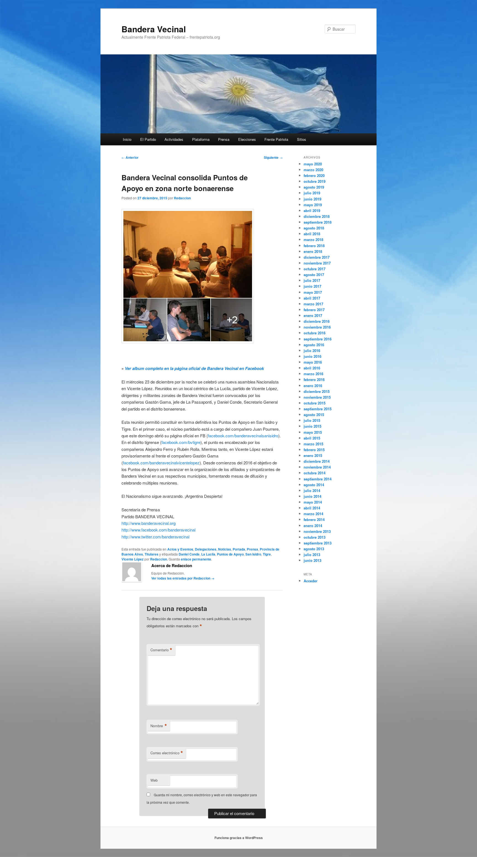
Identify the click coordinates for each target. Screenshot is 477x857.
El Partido (148, 139)
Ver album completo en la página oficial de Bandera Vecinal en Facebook (194, 368)
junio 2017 (312, 286)
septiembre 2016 (318, 339)
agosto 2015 (314, 414)
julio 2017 (312, 280)
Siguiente (273, 157)
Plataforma (201, 139)
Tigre (267, 554)
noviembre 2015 (317, 397)
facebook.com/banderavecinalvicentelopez (161, 462)
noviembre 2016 (317, 327)
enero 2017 (313, 315)
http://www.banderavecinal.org (148, 523)
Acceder (310, 580)
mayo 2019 (313, 204)
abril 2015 (312, 438)
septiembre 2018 (318, 222)
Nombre (158, 725)
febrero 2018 (314, 245)
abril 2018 (312, 233)
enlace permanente (196, 559)
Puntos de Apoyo (230, 554)
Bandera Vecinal (153, 29)
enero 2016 (313, 385)
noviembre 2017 (317, 263)
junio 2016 (312, 356)
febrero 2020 (314, 175)
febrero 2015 (314, 449)
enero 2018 (313, 251)
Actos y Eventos (180, 549)
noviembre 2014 (317, 467)
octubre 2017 (314, 268)
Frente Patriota (276, 139)
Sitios (301, 139)
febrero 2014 (314, 519)
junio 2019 (312, 199)
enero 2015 (313, 455)
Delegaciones (205, 549)
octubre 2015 (314, 403)
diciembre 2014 (317, 461)
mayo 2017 (313, 292)
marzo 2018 (313, 239)
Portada (239, 549)
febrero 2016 (314, 379)
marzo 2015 (313, 443)
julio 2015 (312, 420)
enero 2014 (313, 525)
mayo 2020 (313, 163)
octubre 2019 (314, 181)
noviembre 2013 (317, 531)
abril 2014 (312, 508)
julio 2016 (312, 350)
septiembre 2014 (318, 479)
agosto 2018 (314, 228)
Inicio (127, 139)
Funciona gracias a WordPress (238, 837)
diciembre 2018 (317, 216)
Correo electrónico (166, 752)
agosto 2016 (314, 344)
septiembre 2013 (318, 543)
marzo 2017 (313, 303)
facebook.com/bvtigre (180, 442)
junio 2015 (312, 426)
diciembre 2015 (317, 391)
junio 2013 (312, 560)
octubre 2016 (314, 332)
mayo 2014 (313, 502)
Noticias (224, 549)
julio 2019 (312, 192)
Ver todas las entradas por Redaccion (182, 578)
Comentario (161, 650)
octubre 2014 (314, 472)
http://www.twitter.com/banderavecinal (155, 536)
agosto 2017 (314, 274)
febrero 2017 (314, 309)
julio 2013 (312, 554)
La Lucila (208, 554)
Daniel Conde (189, 554)
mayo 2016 (313, 362)
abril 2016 (312, 368)
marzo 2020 (313, 169)
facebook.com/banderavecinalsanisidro (243, 435)
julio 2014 (312, 490)
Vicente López (132, 559)
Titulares (151, 554)
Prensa (223, 139)
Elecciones (247, 139)
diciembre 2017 (317, 257)
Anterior (130, 157)
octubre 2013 (314, 537)
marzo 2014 (313, 513)
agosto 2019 (314, 187)
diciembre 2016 (317, 321)
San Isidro (253, 554)
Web (154, 780)
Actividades (174, 139)
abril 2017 (312, 298)
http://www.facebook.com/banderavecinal (158, 530)
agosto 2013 (314, 548)
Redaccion (182, 197)
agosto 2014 (314, 484)
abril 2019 (312, 210)
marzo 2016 (313, 373)
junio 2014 (312, 496)
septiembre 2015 (318, 408)
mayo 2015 (313, 432)
